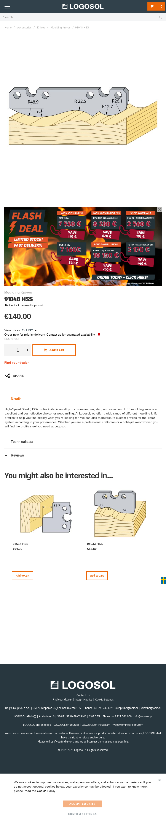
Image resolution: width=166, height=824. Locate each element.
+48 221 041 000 (122, 716)
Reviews (17, 455)
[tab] (83, 399)
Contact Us (83, 695)
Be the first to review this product (24, 305)
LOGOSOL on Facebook (37, 724)
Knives (41, 27)
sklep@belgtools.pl (126, 708)
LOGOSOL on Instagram (96, 724)
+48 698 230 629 (103, 708)
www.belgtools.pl (151, 708)
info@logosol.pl (143, 716)
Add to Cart (22, 575)
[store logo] (83, 6)
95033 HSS (95, 544)
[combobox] (83, 17)
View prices (12, 330)
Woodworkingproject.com (127, 724)
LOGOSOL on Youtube (67, 724)
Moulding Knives (60, 27)
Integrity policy (83, 699)
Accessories (24, 27)
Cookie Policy (46, 791)
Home (8, 27)
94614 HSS (20, 544)
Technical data (22, 442)
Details (16, 399)
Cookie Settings (104, 699)
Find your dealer (16, 362)
